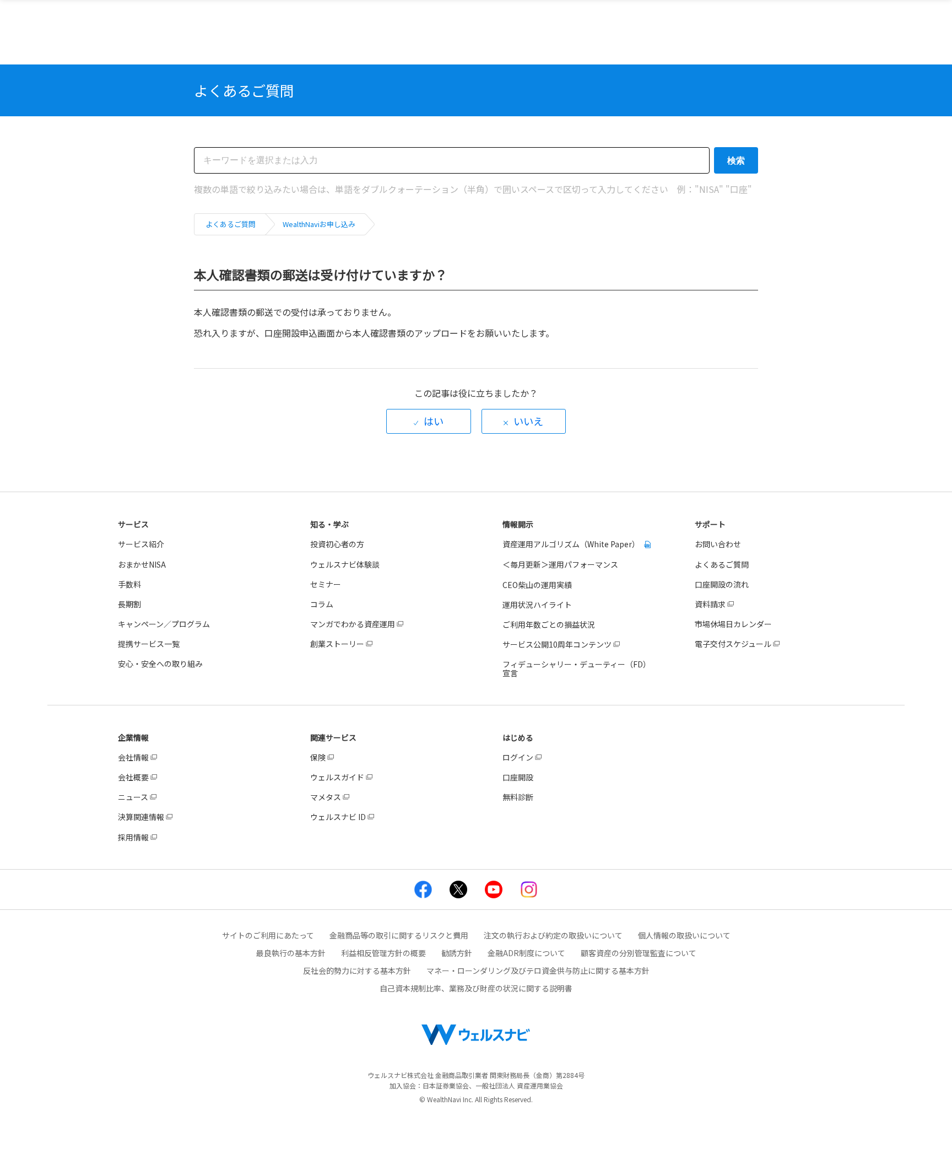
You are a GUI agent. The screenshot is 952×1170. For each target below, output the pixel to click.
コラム (321, 604)
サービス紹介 (141, 543)
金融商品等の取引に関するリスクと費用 (398, 935)
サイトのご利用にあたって (268, 935)
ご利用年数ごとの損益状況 (548, 624)
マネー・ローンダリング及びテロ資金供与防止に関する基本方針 (538, 970)
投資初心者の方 (337, 543)
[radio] (428, 421)
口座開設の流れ (722, 584)
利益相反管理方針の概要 (383, 952)
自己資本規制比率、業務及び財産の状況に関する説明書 (476, 988)
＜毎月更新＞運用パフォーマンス (560, 564)
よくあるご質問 (230, 224)
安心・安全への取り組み (160, 663)
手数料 (129, 584)
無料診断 (517, 796)
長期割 (129, 604)
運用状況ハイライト (537, 604)
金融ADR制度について (526, 952)
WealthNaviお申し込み (319, 224)
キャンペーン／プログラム (164, 623)
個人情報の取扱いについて (684, 935)
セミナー (325, 584)
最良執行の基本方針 (291, 952)
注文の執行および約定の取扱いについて (553, 935)
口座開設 (517, 777)
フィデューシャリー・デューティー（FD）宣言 (576, 668)
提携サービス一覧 (149, 643)
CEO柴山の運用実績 (537, 584)
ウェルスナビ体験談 (345, 564)
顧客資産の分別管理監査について (638, 952)
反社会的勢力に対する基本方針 (357, 970)
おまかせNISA (142, 564)
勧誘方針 (456, 952)
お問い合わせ (718, 543)
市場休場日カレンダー (733, 623)
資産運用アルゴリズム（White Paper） (571, 543)
